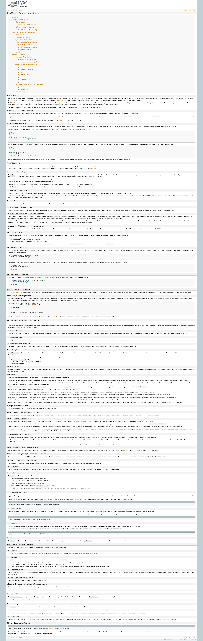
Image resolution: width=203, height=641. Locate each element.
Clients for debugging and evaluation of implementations (29, 84)
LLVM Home (11, 10)
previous (185, 10)
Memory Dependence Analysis (19, 91)
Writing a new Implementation (23, 32)
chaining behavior (23, 41)
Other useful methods (24, 27)
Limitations (17, 52)
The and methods (33, 31)
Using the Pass (26, 56)
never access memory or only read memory (44, 485)
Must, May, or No (59, 100)
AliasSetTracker (82, 421)
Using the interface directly (26, 61)
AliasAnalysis (16, 102)
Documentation (19, 10)
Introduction (15, 17)
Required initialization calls (21, 36)
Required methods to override (22, 37)
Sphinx (192, 639)
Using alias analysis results (18, 54)
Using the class (23, 57)
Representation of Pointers (21, 21)
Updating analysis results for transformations (26, 42)
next (190, 10)
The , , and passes (28, 82)
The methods (22, 26)
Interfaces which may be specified (23, 39)
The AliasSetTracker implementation (27, 59)
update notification (53, 316)
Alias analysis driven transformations (24, 76)
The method (20, 22)
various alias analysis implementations (141, 228)
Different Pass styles (20, 34)
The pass (22, 66)
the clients (129, 456)
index (194, 10)
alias (124, 450)
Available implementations (26, 64)
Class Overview (20, 19)
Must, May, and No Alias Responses (27, 24)
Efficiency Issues (19, 51)
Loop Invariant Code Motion (31, 429)
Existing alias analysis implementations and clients (24, 62)
